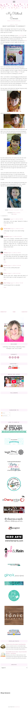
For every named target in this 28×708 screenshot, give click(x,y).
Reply (5, 225)
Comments (4, 415)
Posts (3, 413)
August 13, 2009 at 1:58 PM (14, 252)
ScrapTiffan (20, 35)
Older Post (24, 311)
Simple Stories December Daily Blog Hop (16, 644)
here (26, 40)
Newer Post (4, 311)
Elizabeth (6, 236)
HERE (19, 71)
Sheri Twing (7, 283)
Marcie (5, 265)
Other (21, 210)
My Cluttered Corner (14, 16)
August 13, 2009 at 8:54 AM (15, 236)
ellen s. (6, 273)
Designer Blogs (17, 706)
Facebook (11, 210)
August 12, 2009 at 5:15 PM (17, 228)
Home (14, 311)
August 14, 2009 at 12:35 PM (14, 265)
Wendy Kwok (7, 228)
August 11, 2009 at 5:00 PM (16, 219)
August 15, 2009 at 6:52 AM (14, 273)
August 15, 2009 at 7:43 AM (16, 283)
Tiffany (6, 252)
